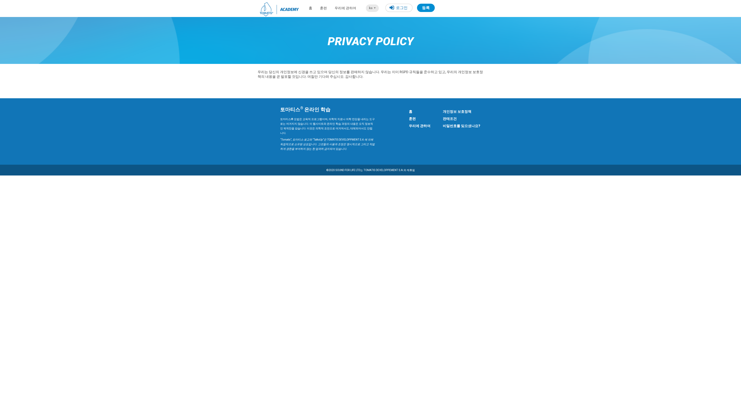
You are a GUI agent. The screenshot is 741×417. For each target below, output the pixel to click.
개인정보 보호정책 (457, 111)
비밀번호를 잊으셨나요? (461, 126)
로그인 (402, 7)
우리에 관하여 (345, 8)
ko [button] (371, 8)
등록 (426, 7)
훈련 (323, 8)
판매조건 (450, 119)
